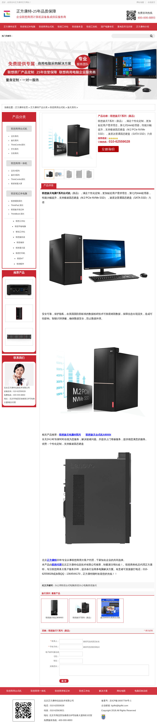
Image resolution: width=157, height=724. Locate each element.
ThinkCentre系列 (18, 145)
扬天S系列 (15, 175)
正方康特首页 (10, 27)
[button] (92, 140)
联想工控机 (91, 27)
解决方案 (103, 691)
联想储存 (20, 242)
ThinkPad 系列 (17, 205)
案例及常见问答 (124, 27)
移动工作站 (20, 232)
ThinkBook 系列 (17, 214)
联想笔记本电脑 (27, 27)
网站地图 (140, 2)
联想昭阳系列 (16, 201)
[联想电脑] (97, 258)
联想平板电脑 (20, 226)
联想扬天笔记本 (17, 210)
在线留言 (151, 2)
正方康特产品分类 (39, 107)
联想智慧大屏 (16, 184)
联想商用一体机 (38, 691)
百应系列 (14, 153)
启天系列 (14, 136)
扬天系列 (71, 107)
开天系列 (14, 149)
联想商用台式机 (46, 27)
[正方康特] (7, 15)
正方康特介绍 (142, 27)
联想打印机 (20, 253)
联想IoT (20, 258)
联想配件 (20, 264)
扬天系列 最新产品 (51, 593)
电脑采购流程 (141, 691)
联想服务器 (77, 27)
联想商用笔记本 (62, 691)
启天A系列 (15, 171)
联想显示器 (20, 248)
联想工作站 (63, 27)
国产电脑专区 (107, 27)
